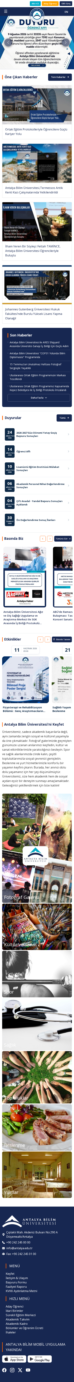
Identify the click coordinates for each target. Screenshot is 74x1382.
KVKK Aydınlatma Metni (21, 1291)
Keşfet (10, 1274)
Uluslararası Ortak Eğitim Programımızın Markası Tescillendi (38, 377)
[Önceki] (43, 539)
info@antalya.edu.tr (19, 1248)
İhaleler (11, 1332)
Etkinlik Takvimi (63, 639)
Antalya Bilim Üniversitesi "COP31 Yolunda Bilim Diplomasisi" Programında (37, 355)
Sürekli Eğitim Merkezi (21, 1315)
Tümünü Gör (62, 538)
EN (66, 11)
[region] (37, 586)
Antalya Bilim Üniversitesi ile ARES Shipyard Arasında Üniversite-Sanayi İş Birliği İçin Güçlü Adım (39, 344)
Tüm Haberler (58, 77)
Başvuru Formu (16, 1282)
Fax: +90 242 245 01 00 (21, 1254)
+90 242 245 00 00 (18, 1242)
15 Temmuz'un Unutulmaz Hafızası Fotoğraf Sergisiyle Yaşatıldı (35, 366)
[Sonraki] (50, 539)
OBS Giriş (65, 3)
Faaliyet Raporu (16, 1287)
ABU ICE (35, 3)
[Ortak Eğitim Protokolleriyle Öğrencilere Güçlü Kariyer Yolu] (37, 104)
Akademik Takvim (17, 1319)
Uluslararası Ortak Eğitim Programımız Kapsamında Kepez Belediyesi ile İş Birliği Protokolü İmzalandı (39, 388)
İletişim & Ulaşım (17, 1278)
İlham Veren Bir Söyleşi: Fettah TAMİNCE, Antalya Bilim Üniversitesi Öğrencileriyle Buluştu (32, 250)
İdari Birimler (14, 1311)
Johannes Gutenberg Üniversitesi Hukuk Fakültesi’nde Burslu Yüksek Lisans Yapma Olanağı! (33, 313)
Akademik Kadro (17, 1324)
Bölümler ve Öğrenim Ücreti (24, 1328)
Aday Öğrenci (50, 3)
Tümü (62, 417)
